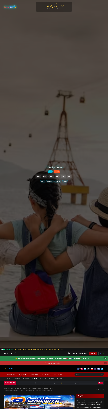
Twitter (65, 181)
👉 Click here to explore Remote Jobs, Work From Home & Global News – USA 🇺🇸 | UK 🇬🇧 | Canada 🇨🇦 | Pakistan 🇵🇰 (52, 358)
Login (50, 171)
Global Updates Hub (23, 406)
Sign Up (93, 353)
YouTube (58, 181)
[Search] (102, 374)
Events (52, 378)
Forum (38, 176)
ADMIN (14, 406)
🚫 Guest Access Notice (52, 363)
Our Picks (17, 378)
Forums (26, 378)
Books (69, 176)
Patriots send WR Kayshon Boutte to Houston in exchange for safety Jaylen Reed (71, 383)
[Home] (5, 353)
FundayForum (54, 167)
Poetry (63, 176)
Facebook (49, 181)
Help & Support (58, 374)
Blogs (44, 176)
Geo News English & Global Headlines (23, 404)
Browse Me (22, 374)
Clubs (60, 378)
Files (57, 176)
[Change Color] (15, 353)
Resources (33, 374)
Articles (7, 378)
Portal (42, 181)
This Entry (95, 374)
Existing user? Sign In (79, 353)
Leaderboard (11, 374)
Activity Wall (45, 374)
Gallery (51, 176)
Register (57, 171)
